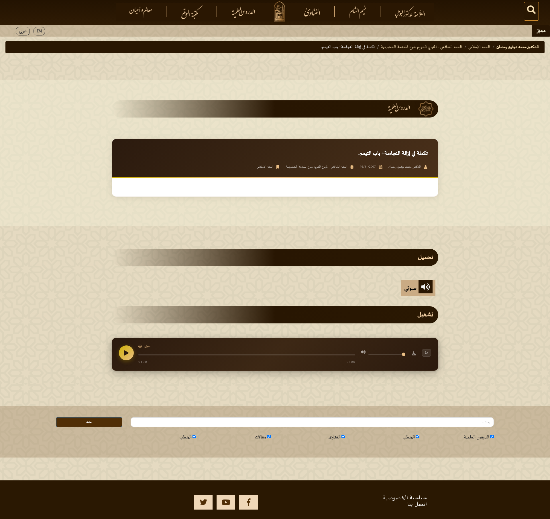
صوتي (411, 288)
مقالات (260, 437)
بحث (89, 422)
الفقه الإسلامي (479, 47)
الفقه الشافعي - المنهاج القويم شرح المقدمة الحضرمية (421, 47)
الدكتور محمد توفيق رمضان (517, 47)
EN (39, 31)
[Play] (126, 352)
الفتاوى (335, 437)
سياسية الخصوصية (405, 498)
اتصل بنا (417, 504)
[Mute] (363, 353)
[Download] (413, 354)
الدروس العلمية (476, 437)
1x (426, 352)
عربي (23, 31)
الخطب (409, 437)
